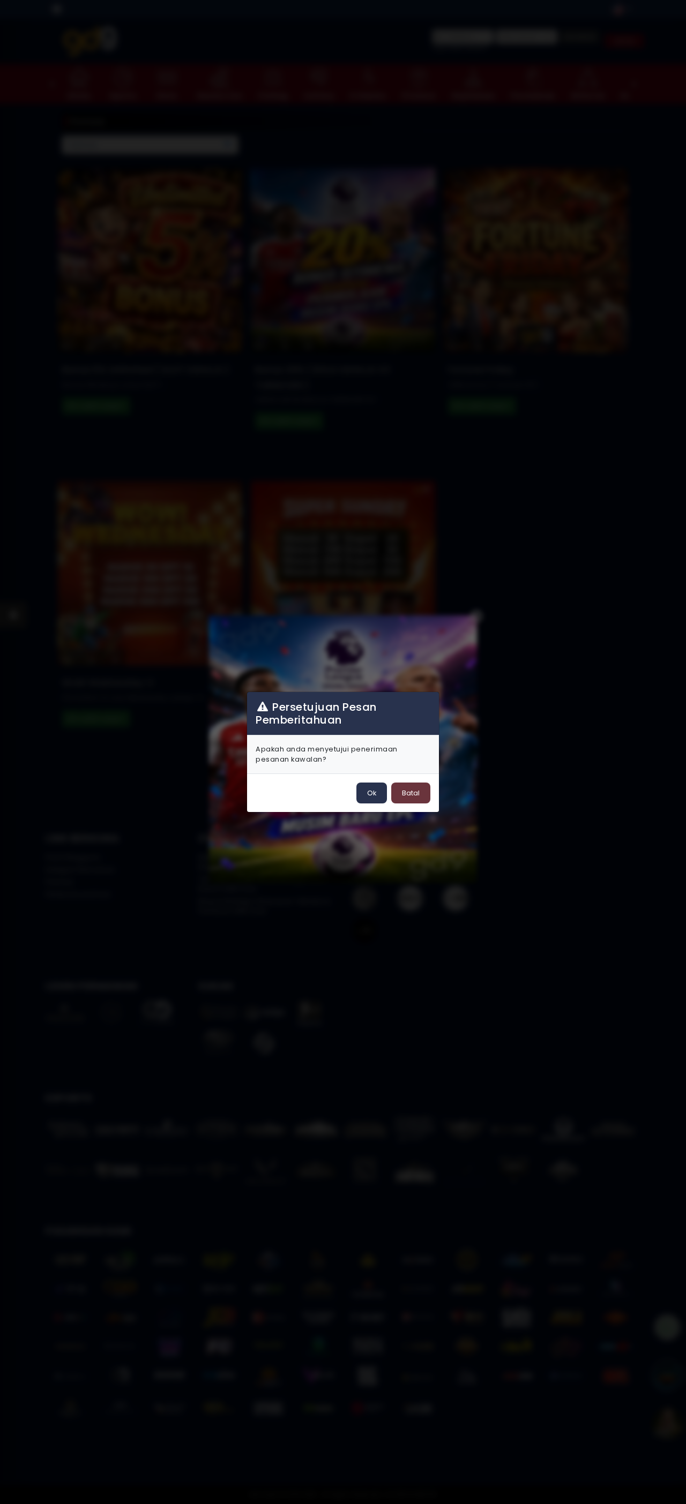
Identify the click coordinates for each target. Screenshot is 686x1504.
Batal (411, 793)
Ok (371, 793)
